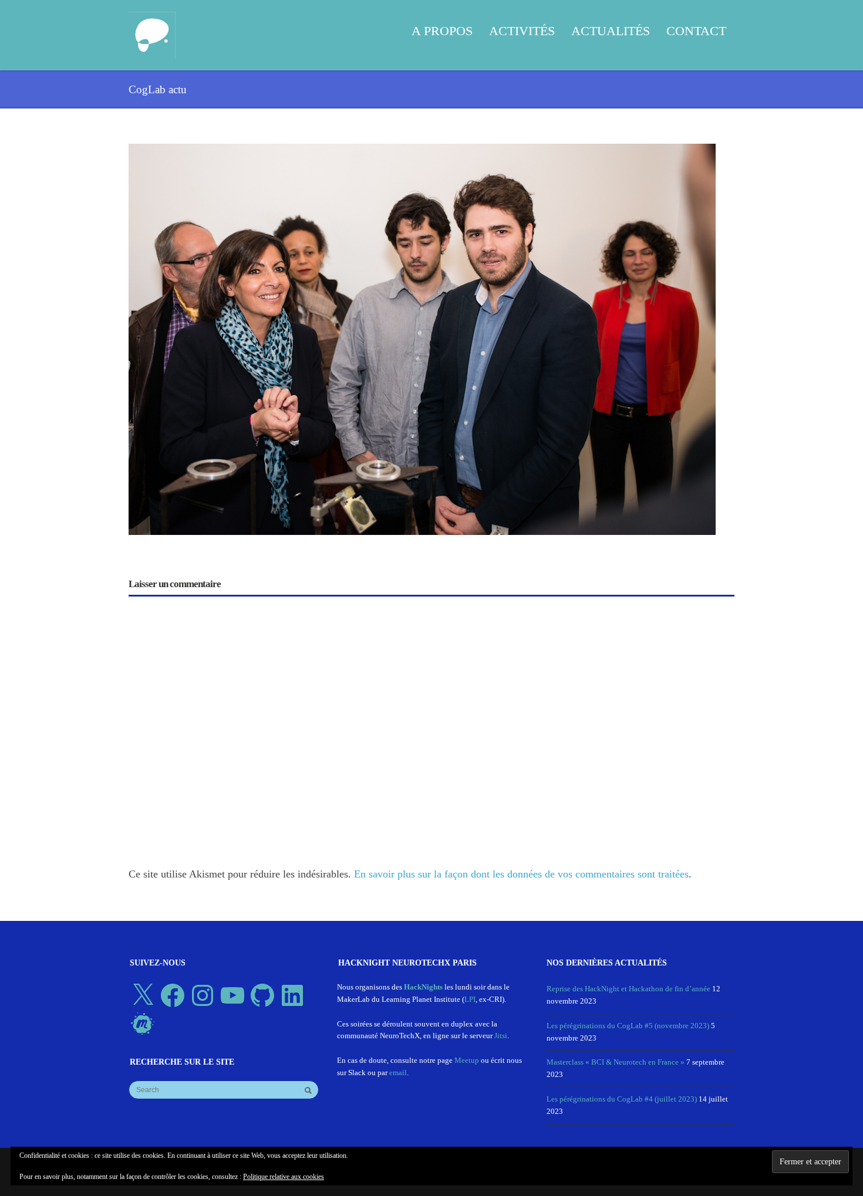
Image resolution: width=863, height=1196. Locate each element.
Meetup (466, 1060)
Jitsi (500, 1035)
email (398, 1072)
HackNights (423, 986)
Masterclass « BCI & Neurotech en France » (616, 1062)
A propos (442, 30)
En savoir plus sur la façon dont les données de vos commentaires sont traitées (521, 874)
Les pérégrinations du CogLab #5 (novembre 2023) (628, 1025)
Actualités (610, 30)
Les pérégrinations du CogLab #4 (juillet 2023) (622, 1099)
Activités (522, 30)
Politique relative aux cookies (283, 1177)
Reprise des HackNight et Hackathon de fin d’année (628, 988)
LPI (470, 999)
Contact (696, 30)
